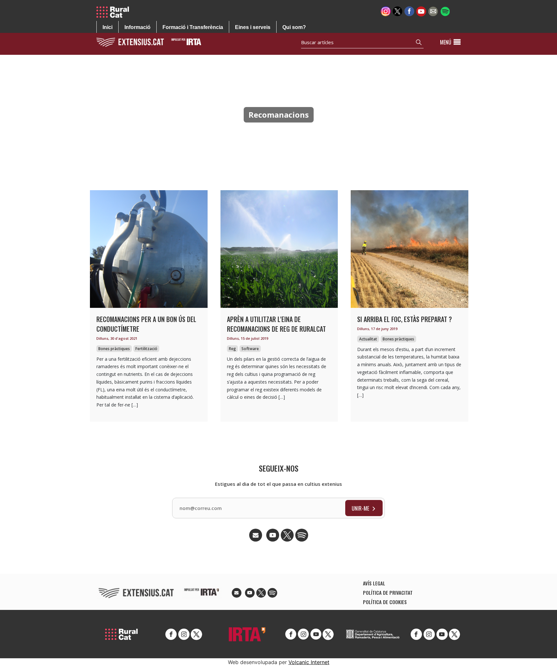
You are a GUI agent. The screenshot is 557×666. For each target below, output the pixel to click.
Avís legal (374, 583)
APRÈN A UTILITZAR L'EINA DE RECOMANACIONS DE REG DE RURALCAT (276, 324)
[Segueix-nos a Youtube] (421, 11)
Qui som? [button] (294, 27)
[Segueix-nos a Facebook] (409, 11)
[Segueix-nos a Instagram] (386, 11)
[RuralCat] (115, 12)
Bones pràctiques (114, 348)
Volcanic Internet (308, 662)
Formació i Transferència (192, 27)
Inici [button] (107, 27)
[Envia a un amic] (433, 11)
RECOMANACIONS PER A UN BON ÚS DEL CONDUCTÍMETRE (146, 324)
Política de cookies (385, 601)
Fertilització (146, 348)
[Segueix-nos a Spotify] (445, 11)
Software (250, 348)
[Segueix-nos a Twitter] (397, 11)
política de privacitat (388, 592)
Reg (232, 348)
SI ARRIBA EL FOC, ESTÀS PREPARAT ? (404, 319)
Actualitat (368, 339)
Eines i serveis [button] (252, 27)
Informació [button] (137, 27)
